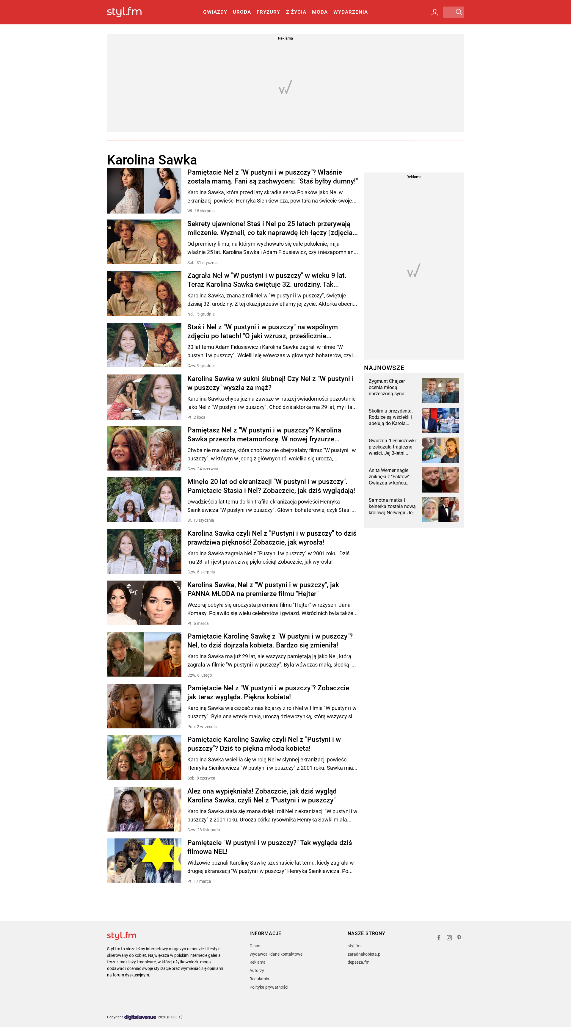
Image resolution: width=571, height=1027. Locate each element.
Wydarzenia (350, 12)
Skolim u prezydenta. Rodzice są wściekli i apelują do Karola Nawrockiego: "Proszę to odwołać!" (391, 417)
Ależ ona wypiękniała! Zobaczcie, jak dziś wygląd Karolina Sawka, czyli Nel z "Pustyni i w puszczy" (262, 795)
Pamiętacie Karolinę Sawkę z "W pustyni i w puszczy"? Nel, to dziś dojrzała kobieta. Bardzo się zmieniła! (270, 640)
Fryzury (268, 12)
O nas (255, 945)
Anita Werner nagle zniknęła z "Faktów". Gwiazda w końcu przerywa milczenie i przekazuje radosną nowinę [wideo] (390, 477)
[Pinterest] (459, 938)
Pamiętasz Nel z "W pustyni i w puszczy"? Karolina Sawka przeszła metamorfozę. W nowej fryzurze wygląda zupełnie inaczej (264, 435)
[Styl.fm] (130, 12)
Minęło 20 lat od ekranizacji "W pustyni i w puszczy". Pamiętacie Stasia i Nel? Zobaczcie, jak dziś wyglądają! (271, 486)
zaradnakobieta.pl (364, 954)
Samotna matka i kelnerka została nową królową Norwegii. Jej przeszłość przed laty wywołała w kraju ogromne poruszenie (392, 506)
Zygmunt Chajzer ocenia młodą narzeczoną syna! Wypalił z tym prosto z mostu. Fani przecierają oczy (392, 387)
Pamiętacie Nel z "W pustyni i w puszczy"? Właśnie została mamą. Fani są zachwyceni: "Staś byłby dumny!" (272, 176)
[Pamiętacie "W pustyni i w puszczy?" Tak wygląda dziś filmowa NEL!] (144, 861)
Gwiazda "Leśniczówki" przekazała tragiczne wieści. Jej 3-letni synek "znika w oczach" (393, 447)
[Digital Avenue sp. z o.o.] (140, 1018)
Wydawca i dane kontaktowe (276, 954)
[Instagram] (449, 938)
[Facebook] (439, 938)
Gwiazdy (215, 12)
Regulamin (259, 978)
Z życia (296, 12)
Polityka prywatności (269, 987)
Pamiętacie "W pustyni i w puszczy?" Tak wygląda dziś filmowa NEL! (269, 847)
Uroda (242, 12)
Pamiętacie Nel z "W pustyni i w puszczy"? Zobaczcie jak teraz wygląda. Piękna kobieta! (268, 692)
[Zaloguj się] (434, 12)
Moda (320, 12)
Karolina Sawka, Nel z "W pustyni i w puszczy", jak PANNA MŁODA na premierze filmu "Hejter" (263, 589)
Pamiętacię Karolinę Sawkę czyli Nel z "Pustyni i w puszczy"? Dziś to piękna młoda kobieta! (264, 744)
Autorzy (257, 970)
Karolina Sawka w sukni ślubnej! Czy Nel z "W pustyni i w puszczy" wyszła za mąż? (270, 383)
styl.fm (354, 945)
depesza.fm (358, 962)
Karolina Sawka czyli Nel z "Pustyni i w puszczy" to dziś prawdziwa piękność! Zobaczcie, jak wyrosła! (272, 537)
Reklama (258, 962)
